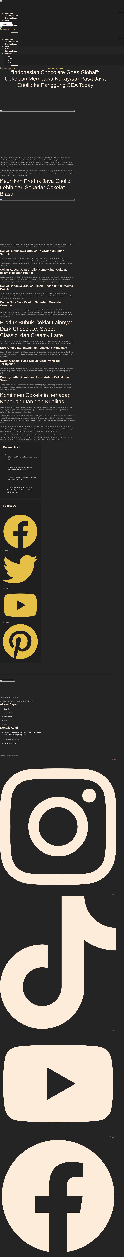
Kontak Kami (11, 51)
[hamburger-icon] (121, 14)
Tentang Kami (11, 16)
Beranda (9, 13)
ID (9, 24)
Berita (8, 49)
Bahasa (8, 53)
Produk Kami (11, 18)
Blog (7, 20)
